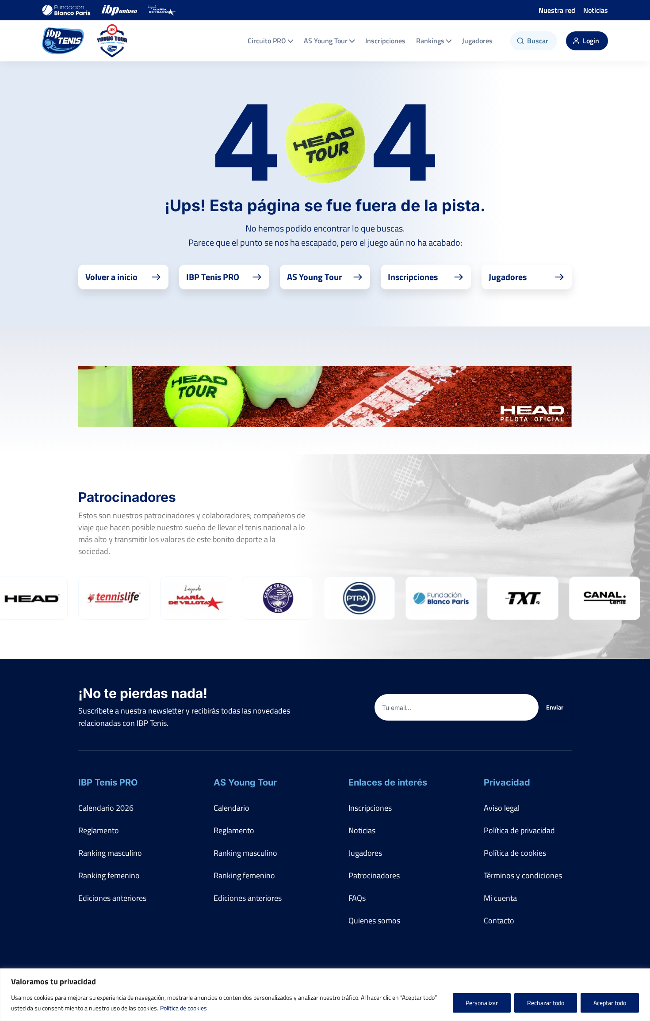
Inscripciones (385, 40)
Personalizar (482, 1002)
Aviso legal (502, 808)
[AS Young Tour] (112, 41)
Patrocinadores (374, 875)
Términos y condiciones (523, 875)
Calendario (231, 808)
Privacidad (507, 782)
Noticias (595, 10)
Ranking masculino (110, 853)
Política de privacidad (519, 830)
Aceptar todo (609, 1002)
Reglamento (98, 830)
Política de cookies (183, 1008)
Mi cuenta (500, 898)
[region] (325, 994)
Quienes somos (374, 920)
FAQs (357, 898)
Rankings (430, 40)
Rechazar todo (545, 1002)
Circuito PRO (267, 40)
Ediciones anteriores (112, 898)
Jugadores (477, 40)
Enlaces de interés (387, 782)
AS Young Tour (326, 40)
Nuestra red (557, 10)
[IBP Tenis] (63, 40)
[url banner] (325, 396)
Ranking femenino (109, 875)
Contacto (499, 920)
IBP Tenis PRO (108, 782)
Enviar (554, 707)
